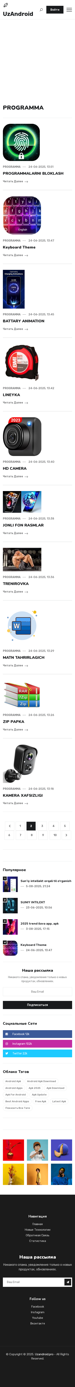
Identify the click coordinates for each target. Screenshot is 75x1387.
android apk (13, 1081)
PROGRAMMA (12, 167)
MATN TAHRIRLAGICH (23, 657)
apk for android (15, 1094)
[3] (10, 927)
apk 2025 (34, 1088)
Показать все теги (17, 1108)
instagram (37, 1312)
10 (55, 835)
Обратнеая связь (37, 1235)
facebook (37, 1306)
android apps (13, 1088)
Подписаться (37, 1005)
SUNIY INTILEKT (33, 902)
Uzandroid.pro (44, 1354)
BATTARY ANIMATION (23, 321)
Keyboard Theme (19, 247)
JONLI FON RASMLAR (23, 525)
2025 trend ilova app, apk (40, 924)
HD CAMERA (15, 468)
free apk (40, 1101)
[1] (10, 884)
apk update (39, 1094)
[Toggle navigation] (69, 10)
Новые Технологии (37, 1229)
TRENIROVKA (16, 583)
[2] (10, 905)
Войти (54, 9)
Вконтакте (37, 1323)
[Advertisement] (37, 56)
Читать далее (13, 181)
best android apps (17, 1101)
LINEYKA (11, 395)
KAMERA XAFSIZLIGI (23, 795)
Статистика (37, 1241)
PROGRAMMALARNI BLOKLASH (33, 173)
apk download (55, 1088)
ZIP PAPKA (13, 721)
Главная (37, 1224)
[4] (10, 948)
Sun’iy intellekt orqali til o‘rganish (46, 881)
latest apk (59, 1101)
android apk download (41, 1081)
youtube (37, 1318)
